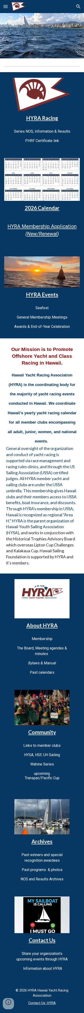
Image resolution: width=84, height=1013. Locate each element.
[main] (42, 118)
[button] (5, 6)
